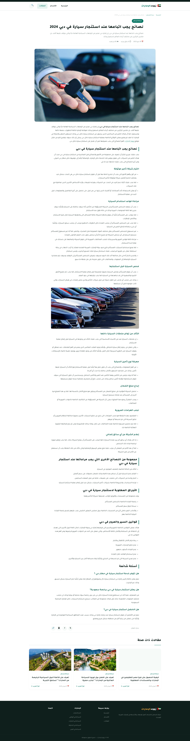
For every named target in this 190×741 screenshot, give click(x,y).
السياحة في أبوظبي (75, 717)
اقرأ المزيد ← (125, 686)
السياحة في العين (75, 729)
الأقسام (53, 6)
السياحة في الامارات (75, 721)
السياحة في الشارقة (75, 725)
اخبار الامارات (77, 713)
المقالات (42, 6)
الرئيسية (64, 6)
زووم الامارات (129, 141)
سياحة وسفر (150, 15)
